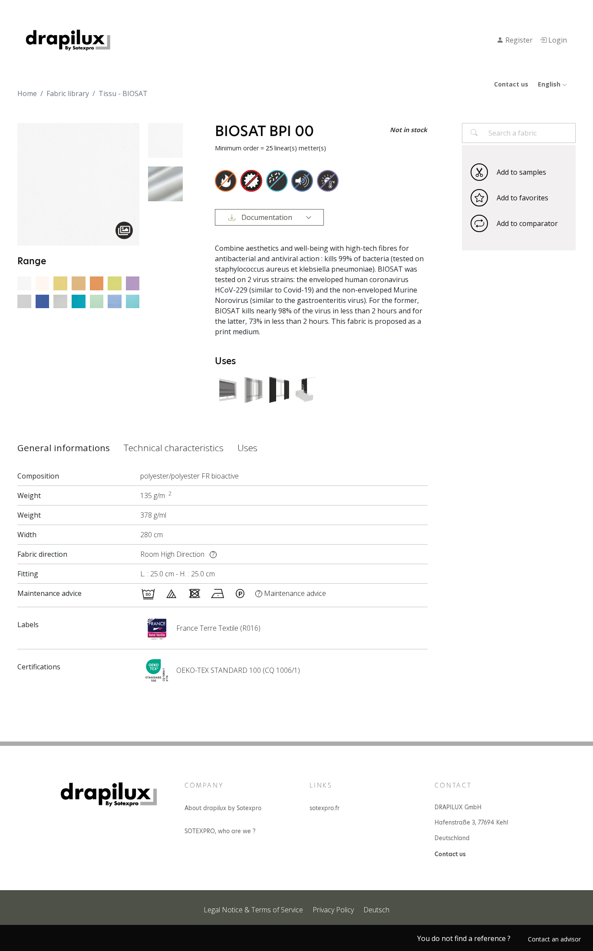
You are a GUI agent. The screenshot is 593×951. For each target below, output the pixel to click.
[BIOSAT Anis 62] (115, 282)
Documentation (267, 217)
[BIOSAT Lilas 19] (133, 282)
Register (518, 40)
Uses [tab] (247, 448)
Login (557, 40)
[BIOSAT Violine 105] (115, 301)
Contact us (511, 84)
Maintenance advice (291, 593)
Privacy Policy (333, 909)
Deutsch (376, 909)
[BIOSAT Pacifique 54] (133, 301)
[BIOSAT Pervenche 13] (42, 301)
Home (27, 93)
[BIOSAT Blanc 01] (24, 282)
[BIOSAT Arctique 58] (97, 301)
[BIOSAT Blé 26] (60, 282)
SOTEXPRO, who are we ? (220, 831)
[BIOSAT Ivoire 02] (42, 282)
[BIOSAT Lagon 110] (79, 301)
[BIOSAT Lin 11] (60, 301)
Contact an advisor (554, 939)
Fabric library (67, 93)
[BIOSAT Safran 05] (79, 282)
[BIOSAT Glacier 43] (24, 301)
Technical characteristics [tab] (174, 448)
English (550, 84)
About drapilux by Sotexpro (222, 808)
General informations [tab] (63, 448)
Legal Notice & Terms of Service (253, 909)
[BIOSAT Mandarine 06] (97, 282)
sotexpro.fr (324, 808)
